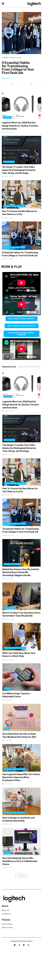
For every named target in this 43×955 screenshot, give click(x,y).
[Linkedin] (15, 948)
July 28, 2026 (8, 743)
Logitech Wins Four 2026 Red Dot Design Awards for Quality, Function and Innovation (18, 69)
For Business (9, 165)
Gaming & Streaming (12, 567)
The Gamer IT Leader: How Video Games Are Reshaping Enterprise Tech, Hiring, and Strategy (18, 173)
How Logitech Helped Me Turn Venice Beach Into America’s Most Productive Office (21, 780)
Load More (21, 879)
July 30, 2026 (8, 703)
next (31, 87)
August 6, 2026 (8, 663)
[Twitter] (24, 948)
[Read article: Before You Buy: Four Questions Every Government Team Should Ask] (21, 599)
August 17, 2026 (8, 180)
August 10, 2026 (9, 622)
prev (11, 87)
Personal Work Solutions (14, 209)
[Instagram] (28, 948)
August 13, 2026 (8, 221)
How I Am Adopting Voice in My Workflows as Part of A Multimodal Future (19, 864)
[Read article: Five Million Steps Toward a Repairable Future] (21, 680)
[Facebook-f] (19, 948)
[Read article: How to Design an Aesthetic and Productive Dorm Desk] (21, 804)
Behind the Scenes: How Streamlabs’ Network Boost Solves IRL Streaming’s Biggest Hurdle (21, 575)
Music (6, 732)
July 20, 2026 (8, 827)
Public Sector (10, 611)
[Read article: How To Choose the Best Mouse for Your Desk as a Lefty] (21, 198)
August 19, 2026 (8, 135)
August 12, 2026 (8, 262)
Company (5, 57)
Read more (6, 81)
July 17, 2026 (7, 871)
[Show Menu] (3, 3)
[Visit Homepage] (34, 3)
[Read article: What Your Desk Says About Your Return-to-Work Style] (21, 640)
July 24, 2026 (8, 787)
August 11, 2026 (8, 582)
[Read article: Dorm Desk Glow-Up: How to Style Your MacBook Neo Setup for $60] (21, 721)
